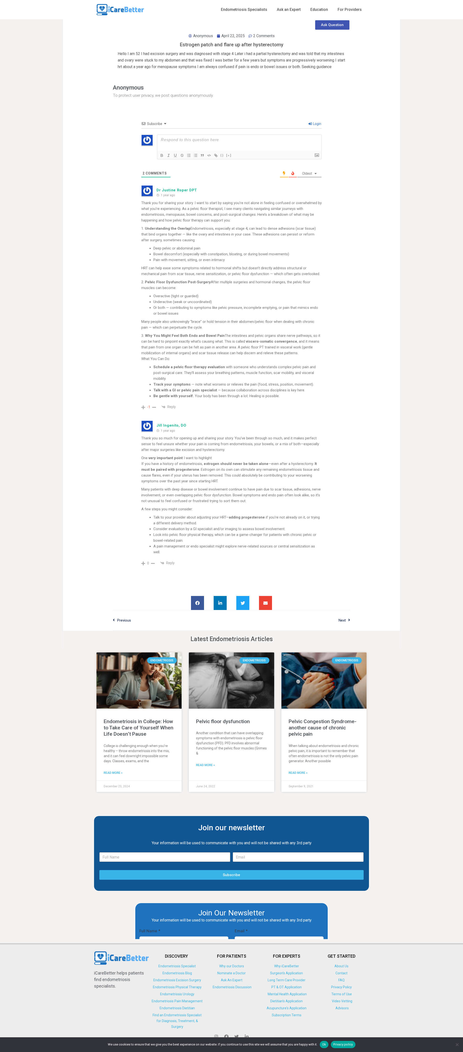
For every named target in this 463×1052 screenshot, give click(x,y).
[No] (457, 1044)
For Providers (350, 9)
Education (319, 9)
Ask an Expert (289, 9)
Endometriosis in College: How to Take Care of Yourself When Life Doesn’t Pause (138, 728)
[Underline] (175, 155)
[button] (197, 603)
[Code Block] (209, 155)
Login (316, 124)
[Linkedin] (247, 1036)
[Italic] (168, 155)
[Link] (215, 155)
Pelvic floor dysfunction (223, 721)
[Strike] (182, 155)
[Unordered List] (195, 155)
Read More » (113, 773)
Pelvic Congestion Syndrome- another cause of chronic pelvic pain (322, 728)
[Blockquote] (202, 155)
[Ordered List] (188, 155)
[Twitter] (236, 1036)
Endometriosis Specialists (244, 9)
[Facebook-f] (226, 1036)
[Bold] (161, 155)
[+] (229, 155)
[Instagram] (216, 1036)
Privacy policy (343, 1044)
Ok (324, 1044)
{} (222, 155)
